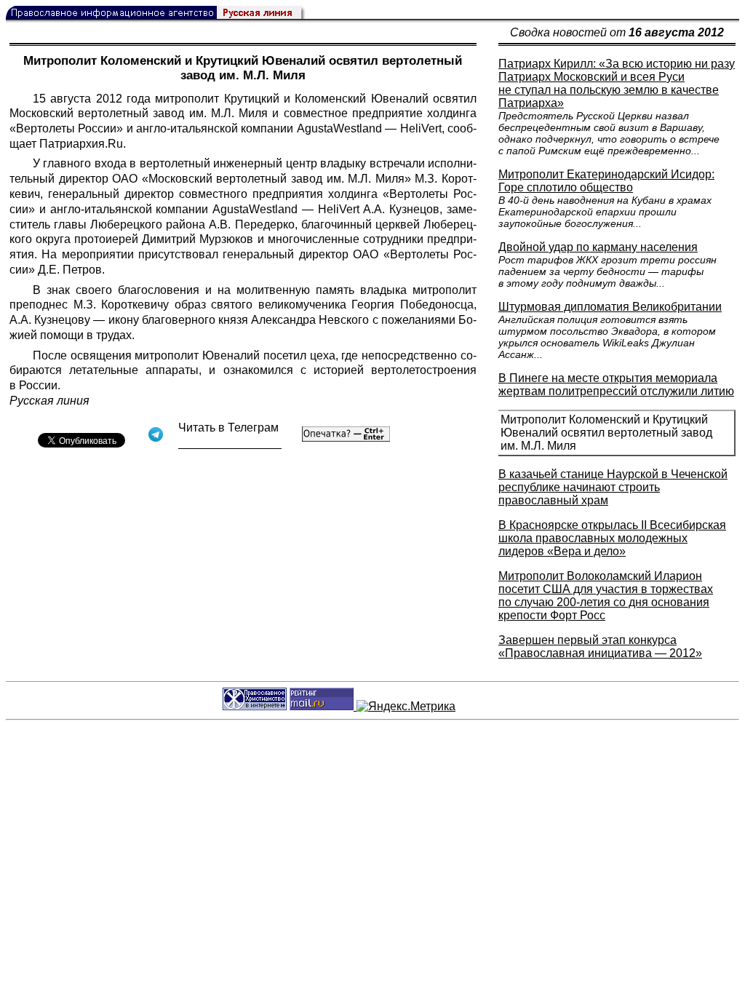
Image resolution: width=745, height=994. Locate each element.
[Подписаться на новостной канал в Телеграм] (230, 443)
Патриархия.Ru (81, 144)
